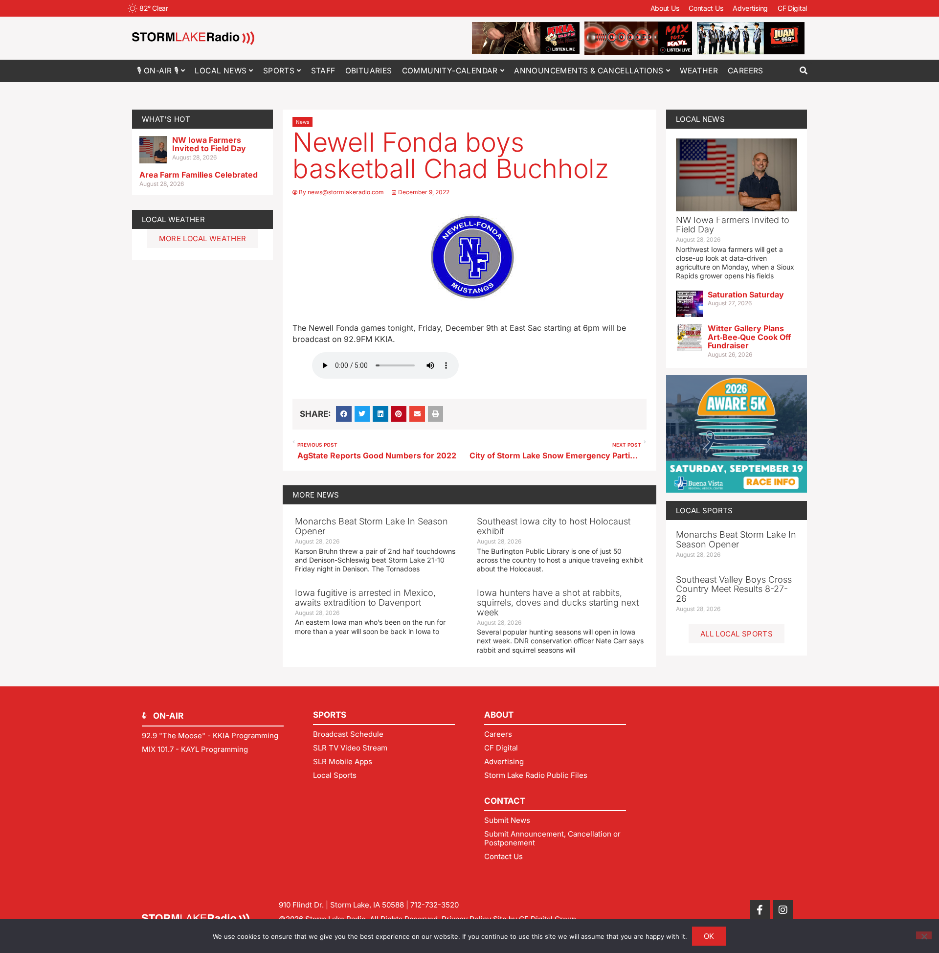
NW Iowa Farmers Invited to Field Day (209, 144)
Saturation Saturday (746, 294)
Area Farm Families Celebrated (198, 175)
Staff (323, 70)
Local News (220, 70)
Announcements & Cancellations (589, 70)
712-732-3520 (434, 904)
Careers (745, 70)
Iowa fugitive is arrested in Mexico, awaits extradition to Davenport (365, 598)
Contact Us (706, 8)
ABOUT (499, 715)
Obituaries (368, 70)
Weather (699, 70)
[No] (924, 935)
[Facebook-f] (760, 910)
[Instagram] (783, 910)
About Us (664, 8)
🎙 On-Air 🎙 (158, 70)
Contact (504, 801)
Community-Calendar (450, 70)
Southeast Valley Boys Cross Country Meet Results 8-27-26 (734, 589)
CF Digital (792, 8)
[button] (803, 70)
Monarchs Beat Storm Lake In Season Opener (371, 526)
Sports (278, 70)
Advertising (750, 8)
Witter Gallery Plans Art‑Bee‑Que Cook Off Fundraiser (749, 336)
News (302, 122)
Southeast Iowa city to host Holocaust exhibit (553, 526)
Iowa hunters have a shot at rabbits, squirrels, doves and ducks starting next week (558, 602)
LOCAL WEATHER (173, 219)
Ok (709, 936)
